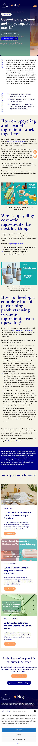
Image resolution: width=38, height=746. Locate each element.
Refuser (19, 734)
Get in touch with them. (14, 441)
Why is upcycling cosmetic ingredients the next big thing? (22, 100)
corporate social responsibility (22, 330)
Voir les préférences (19, 739)
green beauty (20, 141)
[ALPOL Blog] (11, 5)
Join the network (20, 676)
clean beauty (11, 141)
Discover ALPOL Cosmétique (20, 683)
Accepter (19, 730)
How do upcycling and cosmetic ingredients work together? (20, 95)
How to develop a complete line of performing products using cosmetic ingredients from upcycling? (22, 106)
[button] (35, 711)
